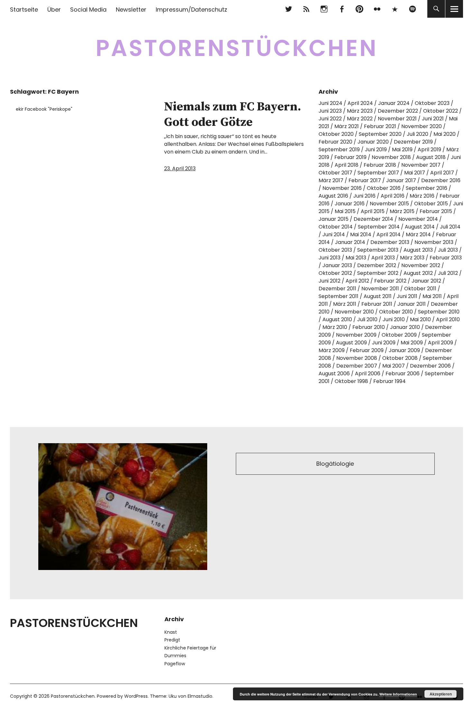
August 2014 (420, 226)
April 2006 (367, 373)
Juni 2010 (394, 319)
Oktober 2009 (399, 335)
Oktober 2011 (420, 288)
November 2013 (433, 242)
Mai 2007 (393, 365)
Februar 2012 (390, 281)
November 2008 (356, 358)
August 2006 (334, 373)
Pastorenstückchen (237, 48)
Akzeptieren (441, 694)
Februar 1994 (389, 381)
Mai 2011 (432, 296)
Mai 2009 (412, 342)
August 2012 (418, 273)
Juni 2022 (330, 118)
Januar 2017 (401, 180)
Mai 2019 (402, 149)
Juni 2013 (329, 257)
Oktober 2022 (440, 111)
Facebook (341, 9)
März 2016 (422, 196)
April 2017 (442, 172)
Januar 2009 (404, 350)
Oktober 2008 (400, 358)
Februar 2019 (350, 157)
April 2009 (440, 342)
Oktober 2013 (335, 250)
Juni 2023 (330, 111)
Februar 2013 (446, 257)
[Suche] (436, 9)
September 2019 (339, 149)
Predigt (172, 640)
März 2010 (334, 327)
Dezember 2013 (389, 242)
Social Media (88, 9)
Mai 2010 (420, 319)
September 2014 (379, 226)
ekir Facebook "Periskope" (44, 109)
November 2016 (342, 188)
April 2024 (360, 103)
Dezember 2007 (356, 365)
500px (394, 9)
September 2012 (377, 273)
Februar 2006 (402, 373)
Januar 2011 (411, 304)
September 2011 (338, 296)
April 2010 (448, 319)
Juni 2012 (329, 281)
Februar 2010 (368, 327)
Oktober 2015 (431, 203)
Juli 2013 (448, 250)
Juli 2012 (448, 273)
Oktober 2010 (396, 311)
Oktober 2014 (336, 226)
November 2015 (389, 203)
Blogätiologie (335, 464)
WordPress (136, 696)
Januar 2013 (337, 265)
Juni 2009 (383, 342)
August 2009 (351, 342)
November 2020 (421, 126)
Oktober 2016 (384, 188)
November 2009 (356, 335)
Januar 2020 (373, 141)
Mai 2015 (345, 211)
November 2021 (397, 118)
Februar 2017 (364, 180)
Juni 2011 (407, 296)
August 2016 (333, 196)
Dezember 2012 (376, 265)
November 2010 (354, 311)
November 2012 (420, 265)
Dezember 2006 (430, 365)
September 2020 (380, 134)
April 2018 (346, 165)
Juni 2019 (376, 149)
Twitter (288, 9)
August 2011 (378, 296)
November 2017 (421, 165)
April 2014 (388, 234)
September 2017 (378, 172)
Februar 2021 (380, 126)
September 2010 (438, 311)
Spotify (412, 9)
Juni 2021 (433, 118)
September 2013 (377, 250)
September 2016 (426, 188)
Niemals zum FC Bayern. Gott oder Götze (232, 114)
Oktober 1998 (351, 381)
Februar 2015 (436, 211)
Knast (170, 632)
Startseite (24, 9)
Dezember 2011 (337, 288)
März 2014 (418, 234)
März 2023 (360, 111)
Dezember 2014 (373, 219)
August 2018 (431, 157)
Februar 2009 (367, 350)
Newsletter (131, 9)
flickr (377, 9)
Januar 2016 (350, 203)
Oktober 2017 (335, 172)
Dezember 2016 (440, 180)
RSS (306, 9)
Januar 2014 (350, 242)
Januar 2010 (405, 327)
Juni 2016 (364, 196)
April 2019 (429, 149)
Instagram (324, 9)
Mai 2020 (444, 134)
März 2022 (360, 118)
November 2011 (380, 288)
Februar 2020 (335, 141)
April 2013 (383, 257)
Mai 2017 (414, 172)
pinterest (359, 9)
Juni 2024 (330, 103)
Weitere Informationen (398, 694)
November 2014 (418, 219)
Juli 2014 (450, 226)
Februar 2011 (376, 304)
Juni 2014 (333, 234)
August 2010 (337, 319)
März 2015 (402, 211)
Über (54, 9)
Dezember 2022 (398, 111)
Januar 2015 (333, 219)
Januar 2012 (426, 281)
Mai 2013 (356, 257)
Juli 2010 (367, 319)
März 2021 (346, 126)
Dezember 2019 (413, 141)
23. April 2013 (180, 168)
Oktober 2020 (336, 134)
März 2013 (412, 257)
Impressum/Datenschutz (191, 9)
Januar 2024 (394, 103)
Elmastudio (200, 696)
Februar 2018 (380, 165)
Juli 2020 (417, 134)
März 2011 (344, 304)
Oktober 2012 (335, 273)
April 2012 (357, 281)
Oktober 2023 (432, 103)
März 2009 (332, 350)
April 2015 (373, 211)
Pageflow (174, 663)
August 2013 (418, 250)
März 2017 (331, 180)
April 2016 (392, 196)
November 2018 (391, 157)
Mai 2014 (360, 234)
